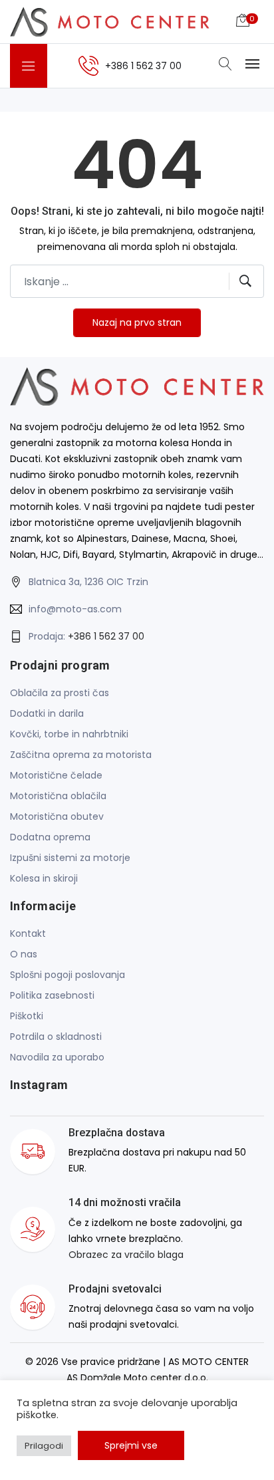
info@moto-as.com (75, 609)
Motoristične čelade (56, 775)
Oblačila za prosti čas (59, 692)
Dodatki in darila (47, 713)
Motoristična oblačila (58, 795)
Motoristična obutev (57, 816)
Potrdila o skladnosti (56, 1036)
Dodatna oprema (50, 837)
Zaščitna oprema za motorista (81, 754)
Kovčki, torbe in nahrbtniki (69, 734)
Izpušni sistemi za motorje (70, 857)
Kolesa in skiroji (44, 878)
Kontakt (28, 933)
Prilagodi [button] (44, 1445)
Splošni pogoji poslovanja (67, 974)
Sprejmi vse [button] (131, 1445)
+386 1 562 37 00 (106, 636)
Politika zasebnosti (52, 995)
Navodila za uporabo (57, 1057)
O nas (23, 954)
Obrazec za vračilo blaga (126, 1254)
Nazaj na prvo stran (137, 322)
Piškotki (26, 1016)
